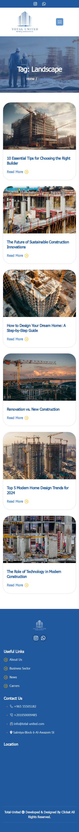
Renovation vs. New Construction (33, 408)
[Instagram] (35, 4)
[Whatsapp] (44, 4)
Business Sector (20, 668)
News (13, 677)
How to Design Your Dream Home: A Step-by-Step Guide (36, 328)
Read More (15, 171)
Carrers (14, 686)
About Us (16, 659)
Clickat (66, 812)
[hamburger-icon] (59, 22)
